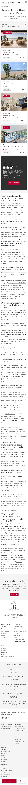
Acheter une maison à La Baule (6, 769)
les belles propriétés (18, 323)
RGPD (15, 629)
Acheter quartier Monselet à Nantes (6, 727)
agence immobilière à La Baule (13, 483)
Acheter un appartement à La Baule (20, 735)
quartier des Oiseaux (17, 429)
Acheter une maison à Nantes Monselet (6, 774)
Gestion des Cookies (20, 631)
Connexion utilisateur (7, 657)
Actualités (4, 637)
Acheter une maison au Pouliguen (4, 759)
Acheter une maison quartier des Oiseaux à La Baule (6, 752)
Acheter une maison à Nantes (6, 765)
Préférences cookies (20, 641)
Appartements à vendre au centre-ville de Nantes (20, 728)
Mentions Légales (19, 626)
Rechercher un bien (9, 781)
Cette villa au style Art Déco (9, 348)
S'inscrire (14, 594)
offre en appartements (8, 365)
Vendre (3, 629)
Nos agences (5, 633)
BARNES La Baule (10, 414)
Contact (3, 654)
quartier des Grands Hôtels (10, 203)
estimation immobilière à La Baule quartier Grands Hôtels (12, 564)
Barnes (3, 635)
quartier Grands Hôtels (7, 530)
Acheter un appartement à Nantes (19, 741)
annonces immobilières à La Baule (11, 499)
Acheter (3, 626)
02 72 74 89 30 (14, 672)
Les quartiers (5, 631)
